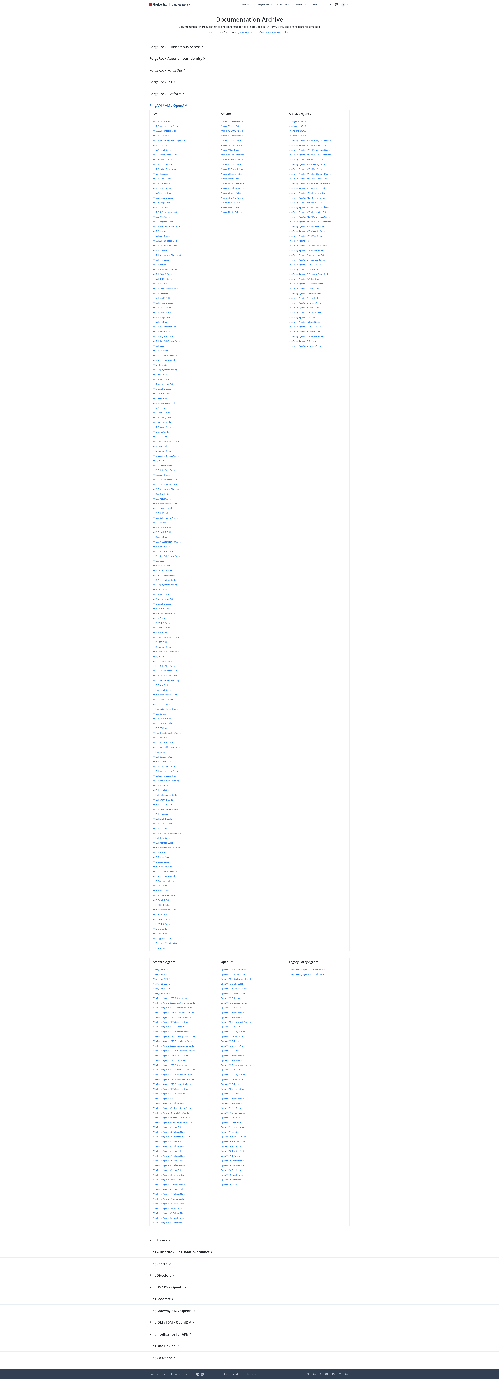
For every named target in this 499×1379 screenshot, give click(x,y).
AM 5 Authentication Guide (165, 871)
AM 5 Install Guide (161, 890)
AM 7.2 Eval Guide (161, 145)
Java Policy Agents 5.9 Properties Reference (308, 260)
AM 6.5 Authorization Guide (165, 484)
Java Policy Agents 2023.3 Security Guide (307, 231)
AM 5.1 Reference (160, 814)
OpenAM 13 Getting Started (233, 1031)
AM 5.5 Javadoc (159, 752)
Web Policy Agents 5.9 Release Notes (169, 1103)
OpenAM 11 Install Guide (232, 1117)
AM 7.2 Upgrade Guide (163, 221)
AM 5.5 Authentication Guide (165, 670)
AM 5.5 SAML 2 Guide (162, 723)
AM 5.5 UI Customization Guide (167, 733)
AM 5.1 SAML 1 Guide (162, 819)
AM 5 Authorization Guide (164, 876)
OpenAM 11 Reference (231, 1122)
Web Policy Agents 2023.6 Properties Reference (174, 1050)
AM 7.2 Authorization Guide (165, 130)
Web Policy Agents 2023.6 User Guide (169, 1060)
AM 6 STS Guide (160, 632)
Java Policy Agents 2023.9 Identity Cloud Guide (310, 140)
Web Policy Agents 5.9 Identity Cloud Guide (172, 1108)
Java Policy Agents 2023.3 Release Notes (307, 226)
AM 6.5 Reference (160, 522)
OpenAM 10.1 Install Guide (233, 1151)
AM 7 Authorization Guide (164, 360)
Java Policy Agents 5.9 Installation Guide (306, 250)
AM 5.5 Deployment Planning (166, 680)
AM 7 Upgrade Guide (162, 451)
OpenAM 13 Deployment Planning (236, 1022)
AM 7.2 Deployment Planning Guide (169, 140)
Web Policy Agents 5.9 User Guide (168, 1127)
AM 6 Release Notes (161, 565)
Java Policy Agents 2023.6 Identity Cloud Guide (310, 174)
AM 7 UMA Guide (160, 446)
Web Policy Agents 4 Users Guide (167, 1208)
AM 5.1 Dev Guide (161, 785)
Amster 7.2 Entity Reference (233, 130)
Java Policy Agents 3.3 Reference (303, 341)
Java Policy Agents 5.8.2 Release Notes (306, 283)
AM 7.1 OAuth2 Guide (162, 274)
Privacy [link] (225, 1374)
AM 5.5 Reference (160, 713)
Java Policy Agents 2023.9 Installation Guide (308, 145)
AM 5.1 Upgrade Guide (163, 842)
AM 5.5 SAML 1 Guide (162, 718)
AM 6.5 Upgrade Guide (163, 551)
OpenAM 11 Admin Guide (232, 1103)
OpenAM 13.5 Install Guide (233, 993)
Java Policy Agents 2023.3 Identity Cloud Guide (310, 207)
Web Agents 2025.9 (161, 969)
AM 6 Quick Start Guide (163, 570)
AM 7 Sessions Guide (162, 427)
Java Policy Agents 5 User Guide (303, 317)
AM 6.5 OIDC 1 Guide (162, 513)
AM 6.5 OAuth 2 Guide (163, 508)
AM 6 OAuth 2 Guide (162, 604)
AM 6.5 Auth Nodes (161, 475)
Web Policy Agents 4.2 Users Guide (168, 1189)
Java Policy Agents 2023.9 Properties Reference (310, 154)
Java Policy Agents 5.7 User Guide (304, 288)
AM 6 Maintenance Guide (164, 599)
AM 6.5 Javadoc (159, 561)
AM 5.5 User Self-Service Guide (166, 747)
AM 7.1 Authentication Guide (165, 240)
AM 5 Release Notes (161, 857)
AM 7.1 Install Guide (162, 264)
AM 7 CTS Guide (160, 365)
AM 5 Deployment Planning (165, 881)
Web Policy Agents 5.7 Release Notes (169, 1146)
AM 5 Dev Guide (160, 885)
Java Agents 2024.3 (297, 135)
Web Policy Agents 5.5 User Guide (168, 1170)
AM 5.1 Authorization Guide (165, 776)
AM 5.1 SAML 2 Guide (162, 823)
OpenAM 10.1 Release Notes (233, 1136)
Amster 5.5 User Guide (231, 193)
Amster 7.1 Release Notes (232, 135)
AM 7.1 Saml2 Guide (162, 298)
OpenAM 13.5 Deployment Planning (237, 979)
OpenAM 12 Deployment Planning (236, 1065)
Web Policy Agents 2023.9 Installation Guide (172, 1007)
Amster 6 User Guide (230, 178)
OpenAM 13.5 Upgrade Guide (234, 1003)
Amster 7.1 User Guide (231, 140)
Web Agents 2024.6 (161, 988)
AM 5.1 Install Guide (162, 790)
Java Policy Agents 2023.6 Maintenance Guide (309, 183)
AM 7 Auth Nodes (160, 350)
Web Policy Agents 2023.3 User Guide (169, 1093)
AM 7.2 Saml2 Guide (162, 178)
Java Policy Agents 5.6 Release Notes (305, 303)
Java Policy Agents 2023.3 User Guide (305, 236)
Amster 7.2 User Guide (231, 126)
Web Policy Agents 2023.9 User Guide (169, 1026)
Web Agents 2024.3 (161, 993)
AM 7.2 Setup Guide (161, 202)
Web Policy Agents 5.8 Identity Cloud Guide (172, 1136)
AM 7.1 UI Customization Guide (167, 326)
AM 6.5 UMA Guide (161, 546)
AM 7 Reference (160, 408)
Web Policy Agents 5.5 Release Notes (169, 1165)
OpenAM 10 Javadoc (230, 1184)
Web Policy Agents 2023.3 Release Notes (171, 1065)
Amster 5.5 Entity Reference (233, 197)
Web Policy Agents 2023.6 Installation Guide (172, 1041)
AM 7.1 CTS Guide (161, 250)
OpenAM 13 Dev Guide (231, 1026)
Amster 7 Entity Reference (232, 154)
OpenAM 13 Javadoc (230, 1050)
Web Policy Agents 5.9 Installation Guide (171, 1113)
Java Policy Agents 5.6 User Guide (304, 298)
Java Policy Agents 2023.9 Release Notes (307, 159)
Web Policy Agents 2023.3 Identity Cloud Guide (174, 1069)
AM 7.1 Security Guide (162, 307)
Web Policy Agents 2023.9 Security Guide (171, 1022)
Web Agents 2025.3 (161, 979)
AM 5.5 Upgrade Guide (163, 742)
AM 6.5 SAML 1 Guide (162, 527)
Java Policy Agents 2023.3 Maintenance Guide (309, 217)
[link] (158, 4)
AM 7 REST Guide (160, 398)
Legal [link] (216, 1374)
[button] (344, 4)
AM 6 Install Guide (161, 594)
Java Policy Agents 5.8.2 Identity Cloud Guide (309, 274)
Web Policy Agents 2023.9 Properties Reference (174, 1017)
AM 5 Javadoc (159, 948)
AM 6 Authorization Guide (164, 580)
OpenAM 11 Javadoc (230, 1132)
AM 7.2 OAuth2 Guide (162, 159)
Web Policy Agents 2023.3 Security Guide (171, 1089)
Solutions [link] (301, 4)
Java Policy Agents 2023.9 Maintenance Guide (309, 150)
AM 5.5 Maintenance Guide (165, 694)
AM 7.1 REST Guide (161, 283)
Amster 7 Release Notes (231, 145)
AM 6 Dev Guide (160, 589)
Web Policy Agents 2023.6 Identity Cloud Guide (174, 1036)
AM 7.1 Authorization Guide (165, 245)
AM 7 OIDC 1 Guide (161, 393)
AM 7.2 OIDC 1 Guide (162, 164)
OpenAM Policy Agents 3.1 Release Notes (307, 969)
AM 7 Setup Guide (161, 432)
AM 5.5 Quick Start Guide (164, 666)
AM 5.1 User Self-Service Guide (166, 847)
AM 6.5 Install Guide (162, 498)
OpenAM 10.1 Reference (231, 1155)
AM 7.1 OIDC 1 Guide (162, 279)
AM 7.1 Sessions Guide (163, 312)
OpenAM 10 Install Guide (232, 1175)
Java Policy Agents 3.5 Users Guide (304, 331)
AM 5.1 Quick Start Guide (164, 766)
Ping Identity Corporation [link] (177, 1374)
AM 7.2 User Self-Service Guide (166, 226)
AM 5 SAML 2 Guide (161, 924)
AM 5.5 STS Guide (160, 728)
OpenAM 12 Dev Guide (231, 1069)
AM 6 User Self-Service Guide (166, 651)
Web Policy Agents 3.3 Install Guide (168, 1218)
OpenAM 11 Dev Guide (231, 1108)
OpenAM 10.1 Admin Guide (233, 1141)
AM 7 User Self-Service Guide (166, 455)
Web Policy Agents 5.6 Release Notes (169, 1155)
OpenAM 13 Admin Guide (232, 1017)
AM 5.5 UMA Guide (161, 737)
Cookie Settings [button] (250, 1374)
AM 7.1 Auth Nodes (161, 236)
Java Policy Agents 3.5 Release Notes (305, 326)
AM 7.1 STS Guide (160, 322)
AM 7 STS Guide (160, 436)
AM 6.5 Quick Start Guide (164, 470)
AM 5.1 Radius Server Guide (165, 809)
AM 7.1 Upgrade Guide (163, 336)
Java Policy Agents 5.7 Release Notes (305, 293)
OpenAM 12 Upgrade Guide (233, 1089)
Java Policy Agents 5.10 (299, 240)
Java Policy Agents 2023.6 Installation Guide (308, 178)
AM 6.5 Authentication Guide (165, 479)
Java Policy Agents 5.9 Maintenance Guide (307, 255)
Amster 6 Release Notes (231, 174)
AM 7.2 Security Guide (162, 193)
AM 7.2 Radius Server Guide (165, 169)
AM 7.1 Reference (160, 293)
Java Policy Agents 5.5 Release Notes (305, 312)
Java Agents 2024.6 (297, 130)
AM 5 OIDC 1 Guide (161, 905)
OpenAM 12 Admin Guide (232, 1060)
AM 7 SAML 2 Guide (161, 412)
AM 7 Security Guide (162, 422)
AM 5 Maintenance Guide (164, 895)
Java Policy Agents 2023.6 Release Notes (307, 193)
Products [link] (246, 4)
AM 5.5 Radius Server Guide (165, 709)
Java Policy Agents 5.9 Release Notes (305, 264)
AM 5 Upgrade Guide (162, 938)
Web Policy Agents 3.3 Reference (167, 1222)
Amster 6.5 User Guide (231, 164)
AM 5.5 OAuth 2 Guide (163, 699)
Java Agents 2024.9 (297, 126)
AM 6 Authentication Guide (165, 575)
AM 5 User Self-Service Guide (166, 943)
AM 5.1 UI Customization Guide (167, 833)
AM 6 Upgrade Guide (162, 647)
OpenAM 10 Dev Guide (231, 1170)
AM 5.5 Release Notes (162, 661)
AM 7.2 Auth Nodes (161, 121)
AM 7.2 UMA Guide (161, 217)
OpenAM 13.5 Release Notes (233, 969)
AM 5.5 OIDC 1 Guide (162, 704)
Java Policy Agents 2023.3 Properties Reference (310, 221)
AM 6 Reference (160, 618)
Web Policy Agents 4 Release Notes (168, 1203)
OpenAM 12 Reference (231, 1084)
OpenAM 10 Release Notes (232, 1160)
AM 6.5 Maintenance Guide (165, 503)
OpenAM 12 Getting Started (233, 1074)
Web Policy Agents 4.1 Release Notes (169, 1194)
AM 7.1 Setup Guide (161, 317)
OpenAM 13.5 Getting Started (234, 988)
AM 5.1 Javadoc (159, 852)
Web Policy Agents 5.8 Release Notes (169, 1132)
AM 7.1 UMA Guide (161, 331)
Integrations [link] (265, 4)
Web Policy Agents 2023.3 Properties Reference (174, 1084)
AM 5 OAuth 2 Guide (162, 900)
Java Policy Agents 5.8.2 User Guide (304, 279)
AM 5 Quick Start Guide (163, 866)
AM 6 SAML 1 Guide (161, 623)
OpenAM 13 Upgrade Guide (233, 1046)
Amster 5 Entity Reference (232, 212)
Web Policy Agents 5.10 (163, 1098)
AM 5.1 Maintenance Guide (165, 795)
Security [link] (236, 1374)
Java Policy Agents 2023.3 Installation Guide (308, 212)
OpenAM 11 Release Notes (232, 1098)
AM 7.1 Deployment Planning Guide (169, 255)
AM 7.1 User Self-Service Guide (166, 341)
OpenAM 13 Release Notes (232, 1012)
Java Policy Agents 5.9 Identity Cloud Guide (308, 245)
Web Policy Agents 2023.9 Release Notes (171, 998)
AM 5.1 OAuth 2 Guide (163, 799)
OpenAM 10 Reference (231, 1179)
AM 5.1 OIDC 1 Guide (162, 804)
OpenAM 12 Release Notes (232, 1055)
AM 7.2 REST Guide (161, 183)
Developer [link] (283, 4)
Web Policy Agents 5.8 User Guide (168, 1141)
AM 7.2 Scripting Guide (163, 188)
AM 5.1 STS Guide (160, 828)
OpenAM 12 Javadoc (230, 1093)
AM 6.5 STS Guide (160, 537)
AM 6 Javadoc (159, 656)
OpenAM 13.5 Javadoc (231, 1007)
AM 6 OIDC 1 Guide (161, 608)
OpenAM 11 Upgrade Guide (233, 1127)
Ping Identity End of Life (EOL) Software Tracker (261, 32)
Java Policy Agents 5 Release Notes (304, 322)
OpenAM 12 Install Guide (232, 1079)
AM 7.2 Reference (160, 174)
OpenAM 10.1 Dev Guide (232, 1146)
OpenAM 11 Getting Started (233, 1113)
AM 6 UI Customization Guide (166, 637)
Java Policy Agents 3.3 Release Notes (305, 345)
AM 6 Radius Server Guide (164, 613)
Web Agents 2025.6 (161, 974)
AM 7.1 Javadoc (159, 345)
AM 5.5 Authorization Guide (165, 675)
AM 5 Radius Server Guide (164, 909)
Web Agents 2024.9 (161, 983)
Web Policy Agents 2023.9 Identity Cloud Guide (174, 1003)
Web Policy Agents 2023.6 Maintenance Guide (173, 1046)
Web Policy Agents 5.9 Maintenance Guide (171, 1117)
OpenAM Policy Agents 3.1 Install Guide (306, 974)
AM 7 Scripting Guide (162, 417)
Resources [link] (318, 4)
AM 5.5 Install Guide (162, 690)
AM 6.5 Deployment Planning (166, 489)
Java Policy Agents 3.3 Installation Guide (306, 336)
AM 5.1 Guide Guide (162, 761)
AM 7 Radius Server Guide (164, 403)
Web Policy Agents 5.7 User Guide (168, 1151)
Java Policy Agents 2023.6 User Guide (305, 202)
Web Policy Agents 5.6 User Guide (168, 1160)
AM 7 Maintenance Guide (164, 384)
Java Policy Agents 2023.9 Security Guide (307, 164)
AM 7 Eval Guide (160, 374)
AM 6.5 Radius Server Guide (165, 518)
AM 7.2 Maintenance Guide (165, 154)
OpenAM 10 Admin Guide (232, 1165)
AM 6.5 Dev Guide (161, 494)
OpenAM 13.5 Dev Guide (232, 983)
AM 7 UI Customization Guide (166, 441)
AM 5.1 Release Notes (162, 756)
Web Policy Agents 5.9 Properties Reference (172, 1122)
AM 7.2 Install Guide (162, 150)
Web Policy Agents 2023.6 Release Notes (171, 1031)
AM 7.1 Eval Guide (161, 260)
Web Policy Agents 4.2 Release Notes (169, 1184)
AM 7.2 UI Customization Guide (167, 212)
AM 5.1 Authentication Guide (165, 771)
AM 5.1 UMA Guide (161, 838)
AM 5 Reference (160, 914)
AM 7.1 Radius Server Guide (165, 288)
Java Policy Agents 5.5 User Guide (304, 307)
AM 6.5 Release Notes (162, 465)
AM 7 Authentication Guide (165, 355)
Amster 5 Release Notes (231, 202)
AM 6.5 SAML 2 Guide (162, 532)
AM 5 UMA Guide (160, 933)
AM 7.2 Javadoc (159, 231)
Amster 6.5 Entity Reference (233, 169)
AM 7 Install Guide (161, 379)
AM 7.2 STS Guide (160, 207)
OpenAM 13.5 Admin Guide (233, 974)
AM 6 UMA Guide (160, 642)
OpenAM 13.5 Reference (231, 998)
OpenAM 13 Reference (231, 1041)
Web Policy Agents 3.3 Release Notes (169, 1213)
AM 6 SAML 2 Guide (161, 627)
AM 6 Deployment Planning (165, 584)
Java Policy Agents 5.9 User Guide (304, 269)
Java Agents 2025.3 (297, 121)
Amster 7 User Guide (230, 150)
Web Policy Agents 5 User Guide (167, 1179)
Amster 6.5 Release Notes (232, 159)
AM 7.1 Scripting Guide (163, 303)
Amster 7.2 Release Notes (232, 121)
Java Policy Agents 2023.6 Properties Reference (310, 188)
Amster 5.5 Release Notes (232, 188)
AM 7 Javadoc (159, 460)
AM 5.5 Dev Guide (161, 685)
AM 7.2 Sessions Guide (163, 197)
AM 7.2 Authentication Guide (165, 126)
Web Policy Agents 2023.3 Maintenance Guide (173, 1079)
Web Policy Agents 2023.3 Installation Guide (172, 1074)
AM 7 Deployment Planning (165, 369)
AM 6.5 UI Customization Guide (167, 541)
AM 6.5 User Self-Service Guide (166, 556)
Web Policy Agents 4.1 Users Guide (168, 1198)
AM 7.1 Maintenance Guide (165, 269)
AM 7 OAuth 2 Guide (162, 388)
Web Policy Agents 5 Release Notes (168, 1175)
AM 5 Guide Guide (161, 862)
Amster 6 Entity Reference (232, 183)
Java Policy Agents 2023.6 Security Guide (307, 197)
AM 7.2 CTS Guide (161, 135)
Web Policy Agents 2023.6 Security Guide (171, 1055)
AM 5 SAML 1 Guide (161, 919)
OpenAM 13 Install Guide (232, 1036)
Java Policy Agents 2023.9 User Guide (305, 169)
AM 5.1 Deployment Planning (166, 780)
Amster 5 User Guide (230, 207)
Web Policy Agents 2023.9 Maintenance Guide (173, 1012)
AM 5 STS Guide (160, 929)
